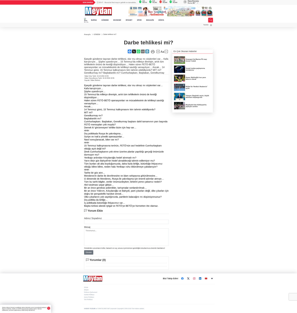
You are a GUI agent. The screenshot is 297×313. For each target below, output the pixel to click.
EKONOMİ (117, 20)
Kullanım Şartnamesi (90, 292)
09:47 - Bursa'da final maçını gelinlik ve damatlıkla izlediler (116, 2)
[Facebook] (182, 278)
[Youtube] (206, 278)
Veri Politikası (88, 299)
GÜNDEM (105, 20)
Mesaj (87, 227)
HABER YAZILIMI (89, 308)
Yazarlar (205, 25)
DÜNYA (161, 20)
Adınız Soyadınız (93, 218)
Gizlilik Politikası (89, 295)
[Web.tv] (212, 278)
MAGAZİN (150, 20)
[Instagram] (194, 278)
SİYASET (129, 20)
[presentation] (134, 2)
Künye (86, 287)
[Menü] (211, 25)
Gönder (89, 252)
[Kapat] (48, 308)
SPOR (139, 20)
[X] (188, 278)
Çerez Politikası (89, 297)
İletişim (86, 290)
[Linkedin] (200, 278)
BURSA (94, 20)
